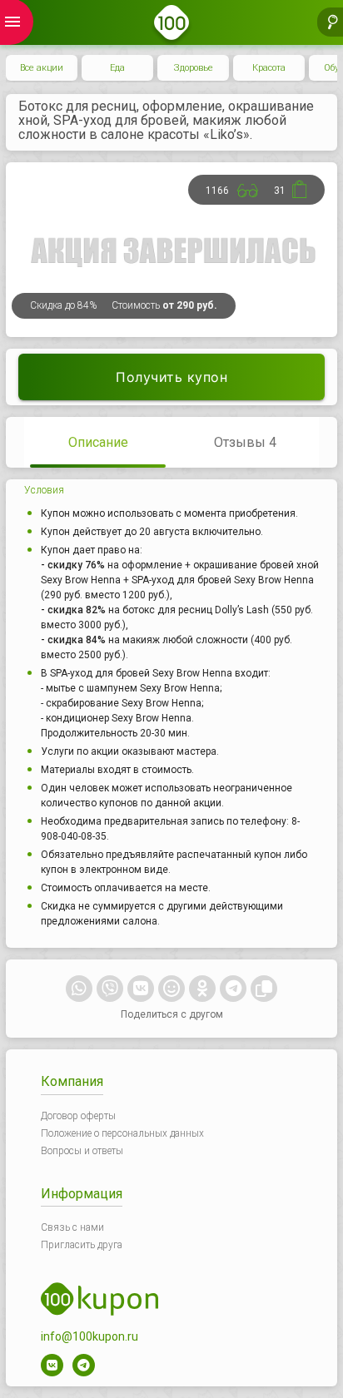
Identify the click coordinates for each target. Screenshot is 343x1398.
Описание (98, 442)
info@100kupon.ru (89, 1336)
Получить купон (171, 377)
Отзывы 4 (245, 442)
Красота (269, 67)
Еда (117, 67)
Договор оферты (78, 1116)
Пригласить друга (81, 1245)
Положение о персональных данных (122, 1133)
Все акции (41, 67)
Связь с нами (72, 1227)
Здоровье (193, 67)
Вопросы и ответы (82, 1151)
